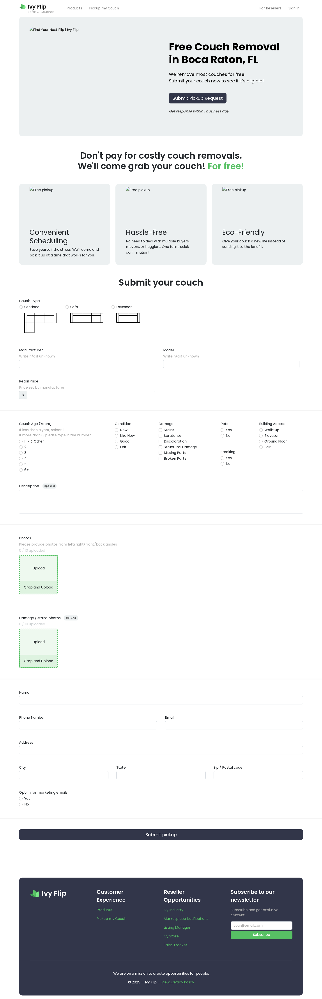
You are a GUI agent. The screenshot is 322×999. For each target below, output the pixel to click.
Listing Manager (177, 927)
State (121, 767)
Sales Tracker (175, 944)
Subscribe (261, 934)
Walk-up (271, 429)
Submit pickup (161, 835)
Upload (38, 568)
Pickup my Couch (104, 8)
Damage (166, 423)
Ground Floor (275, 441)
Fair (123, 447)
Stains (169, 429)
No (228, 435)
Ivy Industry (173, 909)
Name (24, 692)
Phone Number (32, 717)
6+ (26, 469)
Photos (25, 538)
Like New (127, 435)
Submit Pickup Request (198, 98)
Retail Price (28, 381)
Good (124, 441)
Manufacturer (31, 350)
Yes (229, 429)
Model (168, 350)
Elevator (271, 435)
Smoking (228, 451)
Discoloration (175, 441)
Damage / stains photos (40, 617)
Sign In (293, 8)
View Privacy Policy (177, 982)
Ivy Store (171, 936)
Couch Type (29, 300)
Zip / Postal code (228, 767)
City (22, 767)
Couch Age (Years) (35, 423)
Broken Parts (175, 458)
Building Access (272, 423)
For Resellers (270, 8)
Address (26, 742)
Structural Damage (180, 447)
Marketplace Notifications (186, 918)
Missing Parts (175, 452)
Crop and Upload (38, 587)
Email (169, 717)
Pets (224, 423)
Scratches (173, 435)
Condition (123, 423)
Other (39, 441)
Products (74, 8)
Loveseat (124, 306)
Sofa (74, 306)
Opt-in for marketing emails (43, 792)
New (123, 429)
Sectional (32, 306)
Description (29, 486)
